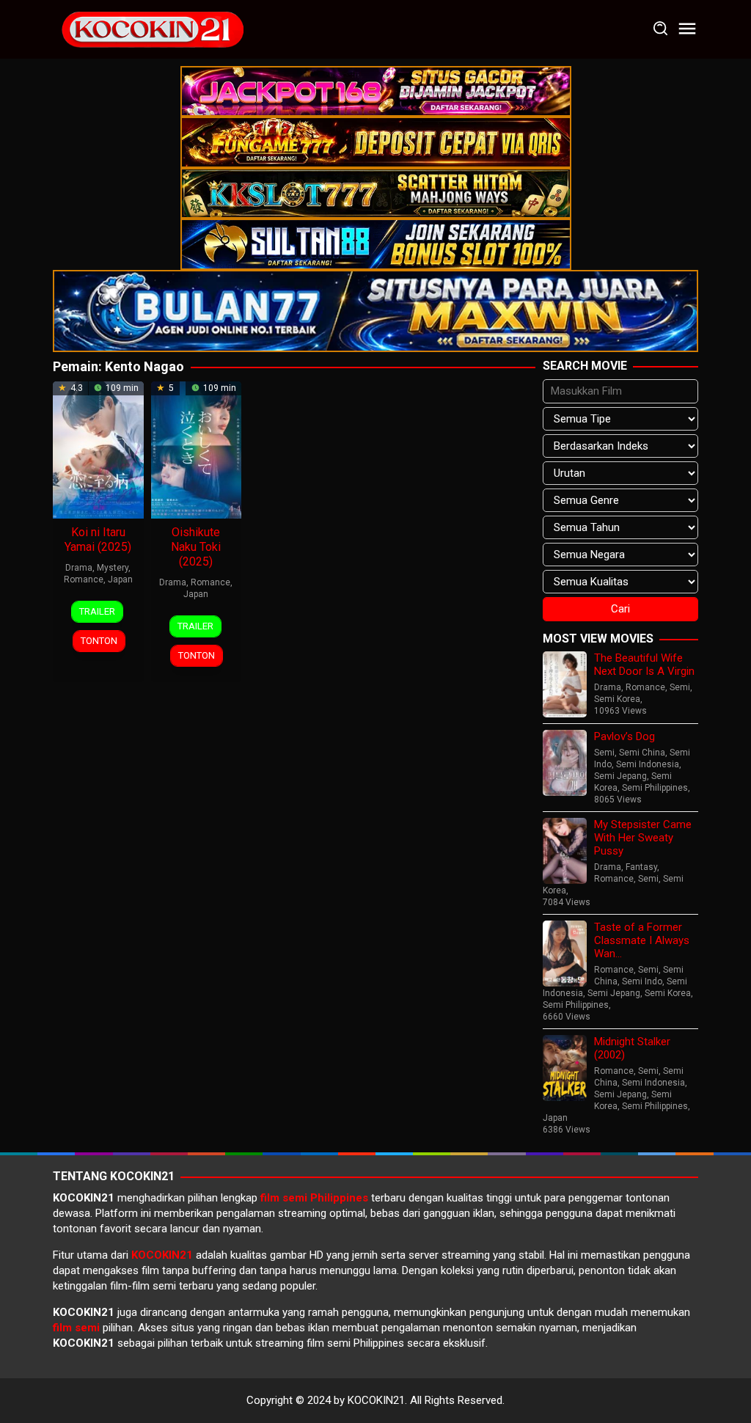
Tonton (99, 640)
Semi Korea (617, 699)
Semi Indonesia (647, 764)
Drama (78, 568)
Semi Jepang (620, 776)
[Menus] (687, 29)
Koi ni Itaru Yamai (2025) (98, 539)
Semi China (642, 752)
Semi (680, 687)
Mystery (112, 568)
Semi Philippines (655, 788)
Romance (83, 579)
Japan (120, 579)
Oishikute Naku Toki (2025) (196, 546)
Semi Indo (642, 981)
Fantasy (641, 867)
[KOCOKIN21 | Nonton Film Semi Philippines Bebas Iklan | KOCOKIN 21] (152, 28)
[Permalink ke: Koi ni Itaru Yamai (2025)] (98, 449)
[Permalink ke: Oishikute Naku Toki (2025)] (196, 449)
